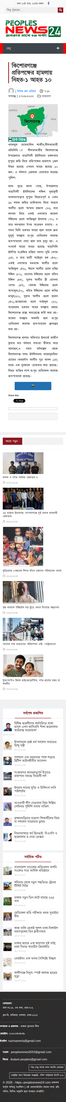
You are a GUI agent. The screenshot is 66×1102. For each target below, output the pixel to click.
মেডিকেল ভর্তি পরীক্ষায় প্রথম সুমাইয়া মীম (36, 914)
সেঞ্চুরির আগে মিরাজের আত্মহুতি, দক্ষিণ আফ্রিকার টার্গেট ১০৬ (37, 1075)
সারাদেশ (46, 96)
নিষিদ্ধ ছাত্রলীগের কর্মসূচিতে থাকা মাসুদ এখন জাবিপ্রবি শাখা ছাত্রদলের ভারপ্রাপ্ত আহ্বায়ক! (36, 726)
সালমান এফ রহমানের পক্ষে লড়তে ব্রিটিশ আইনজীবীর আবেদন (34, 759)
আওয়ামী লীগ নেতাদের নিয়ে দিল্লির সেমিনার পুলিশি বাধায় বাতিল (35, 805)
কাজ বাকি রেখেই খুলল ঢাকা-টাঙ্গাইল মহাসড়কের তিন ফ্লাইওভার (36, 930)
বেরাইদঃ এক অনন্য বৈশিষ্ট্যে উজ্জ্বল (35, 958)
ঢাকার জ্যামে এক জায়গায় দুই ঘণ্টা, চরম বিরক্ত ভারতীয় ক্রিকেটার (35, 945)
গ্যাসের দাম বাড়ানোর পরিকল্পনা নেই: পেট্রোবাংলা (29, 644)
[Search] (60, 10)
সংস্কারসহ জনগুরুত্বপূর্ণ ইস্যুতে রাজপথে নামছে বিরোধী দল (32, 774)
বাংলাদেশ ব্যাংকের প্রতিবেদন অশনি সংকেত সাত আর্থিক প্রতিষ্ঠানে (35, 869)
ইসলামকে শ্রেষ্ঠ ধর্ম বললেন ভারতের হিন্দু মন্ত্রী (35, 744)
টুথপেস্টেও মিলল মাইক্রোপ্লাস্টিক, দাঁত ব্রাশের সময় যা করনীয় (31, 682)
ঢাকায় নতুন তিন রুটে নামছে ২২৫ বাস (34, 899)
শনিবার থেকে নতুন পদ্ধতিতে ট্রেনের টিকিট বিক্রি (35, 884)
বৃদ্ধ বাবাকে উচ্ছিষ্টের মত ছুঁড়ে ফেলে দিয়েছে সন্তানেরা (31, 607)
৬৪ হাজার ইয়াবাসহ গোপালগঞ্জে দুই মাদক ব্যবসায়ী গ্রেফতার (30, 514)
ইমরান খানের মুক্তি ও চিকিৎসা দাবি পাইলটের (35, 789)
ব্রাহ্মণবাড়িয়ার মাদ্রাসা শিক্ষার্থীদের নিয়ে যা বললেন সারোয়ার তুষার (37, 820)
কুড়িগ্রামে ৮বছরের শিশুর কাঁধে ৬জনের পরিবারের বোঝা (32, 570)
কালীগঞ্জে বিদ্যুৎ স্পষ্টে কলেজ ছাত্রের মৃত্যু (35, 974)
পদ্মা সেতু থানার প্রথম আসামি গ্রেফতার (46, 1067)
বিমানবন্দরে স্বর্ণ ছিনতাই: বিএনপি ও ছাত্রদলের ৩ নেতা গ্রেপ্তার (35, 835)
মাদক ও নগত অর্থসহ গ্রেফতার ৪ (20, 477)
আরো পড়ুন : (12, 441)
